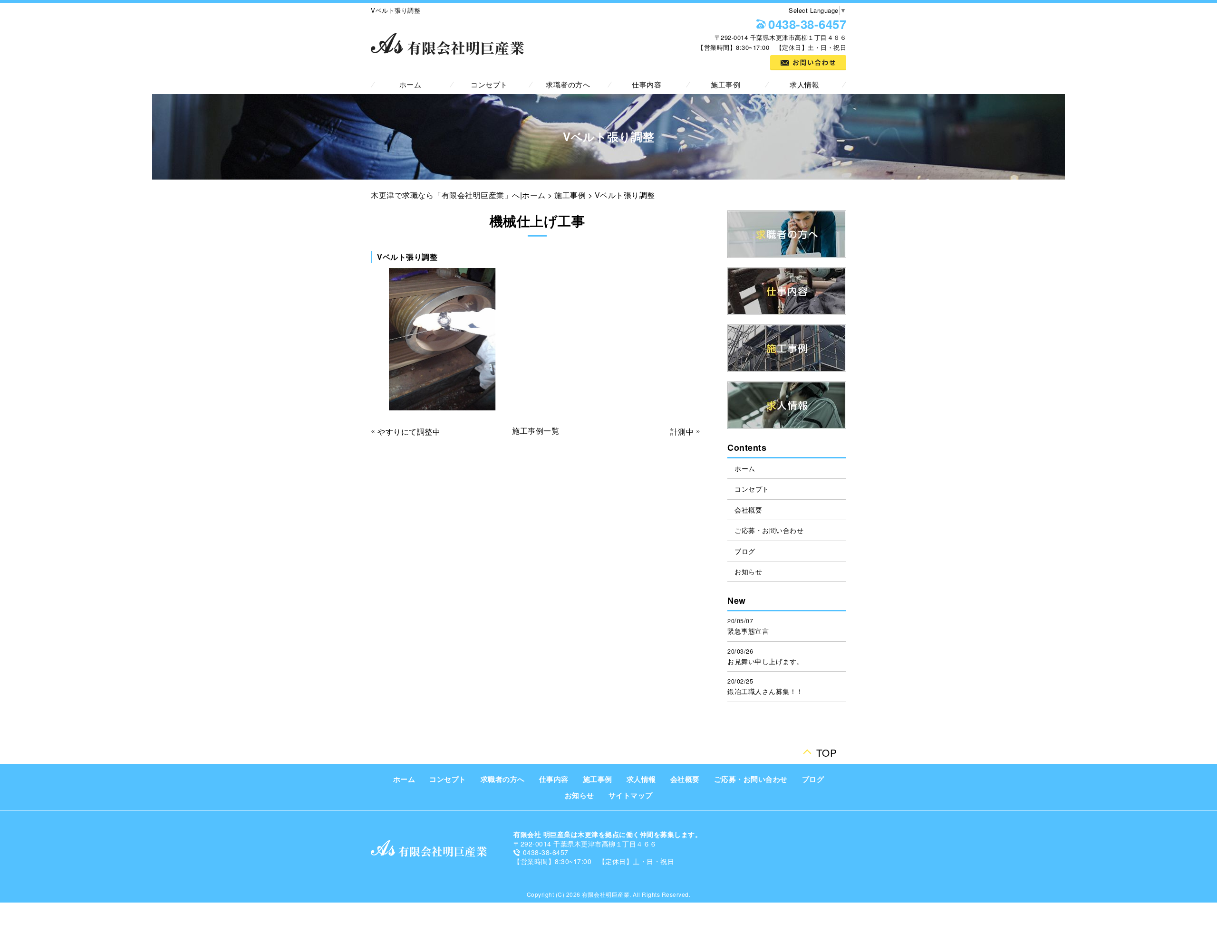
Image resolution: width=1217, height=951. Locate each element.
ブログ (744, 551)
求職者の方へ (568, 84)
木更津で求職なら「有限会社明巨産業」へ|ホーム (458, 195)
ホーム (410, 84)
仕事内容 (646, 84)
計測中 (682, 431)
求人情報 (804, 84)
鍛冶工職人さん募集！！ (765, 691)
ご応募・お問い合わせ (768, 530)
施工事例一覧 (535, 430)
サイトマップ (630, 795)
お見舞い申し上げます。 (765, 661)
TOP (826, 749)
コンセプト (489, 84)
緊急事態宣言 (748, 631)
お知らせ (748, 571)
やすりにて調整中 (408, 431)
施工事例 (725, 84)
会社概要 (748, 509)
